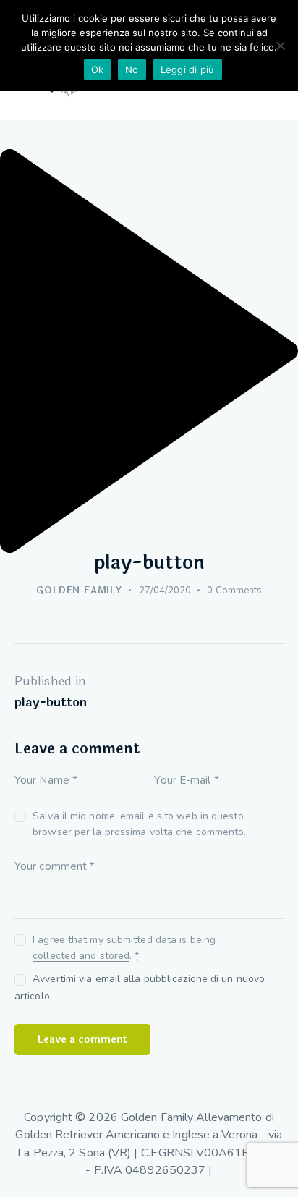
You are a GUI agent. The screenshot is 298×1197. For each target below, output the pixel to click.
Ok (97, 69)
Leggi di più (188, 69)
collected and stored (81, 956)
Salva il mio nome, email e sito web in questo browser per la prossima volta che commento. (139, 824)
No (132, 69)
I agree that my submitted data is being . (124, 948)
